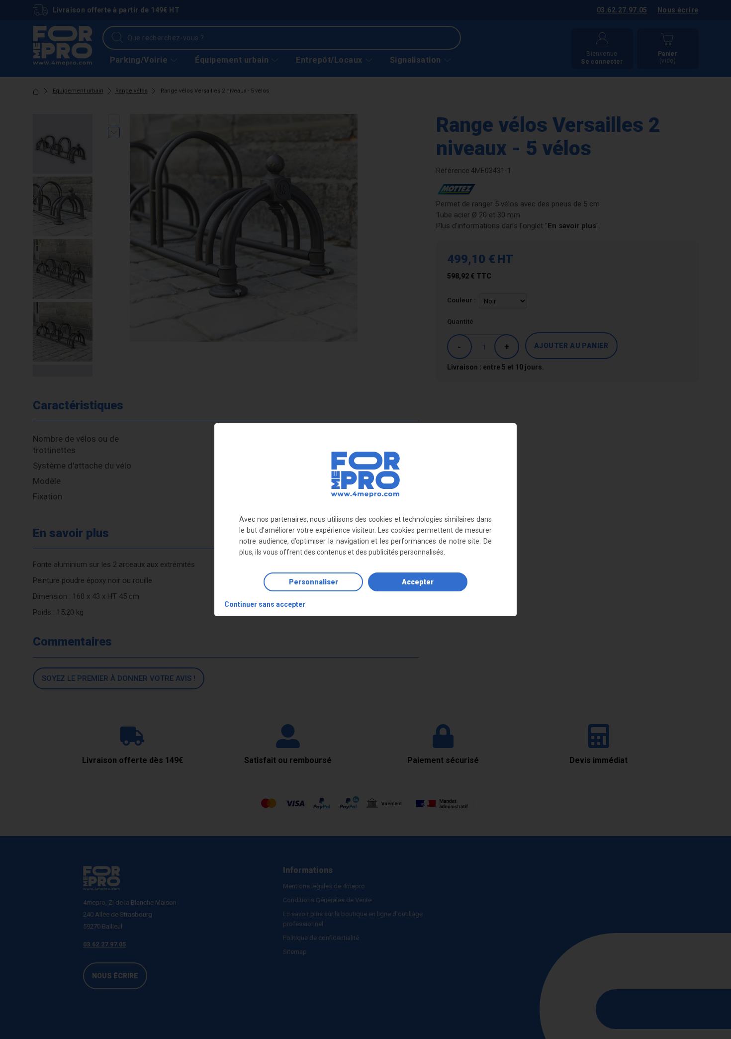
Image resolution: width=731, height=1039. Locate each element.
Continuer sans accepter (264, 604)
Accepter (418, 582)
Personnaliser (313, 582)
